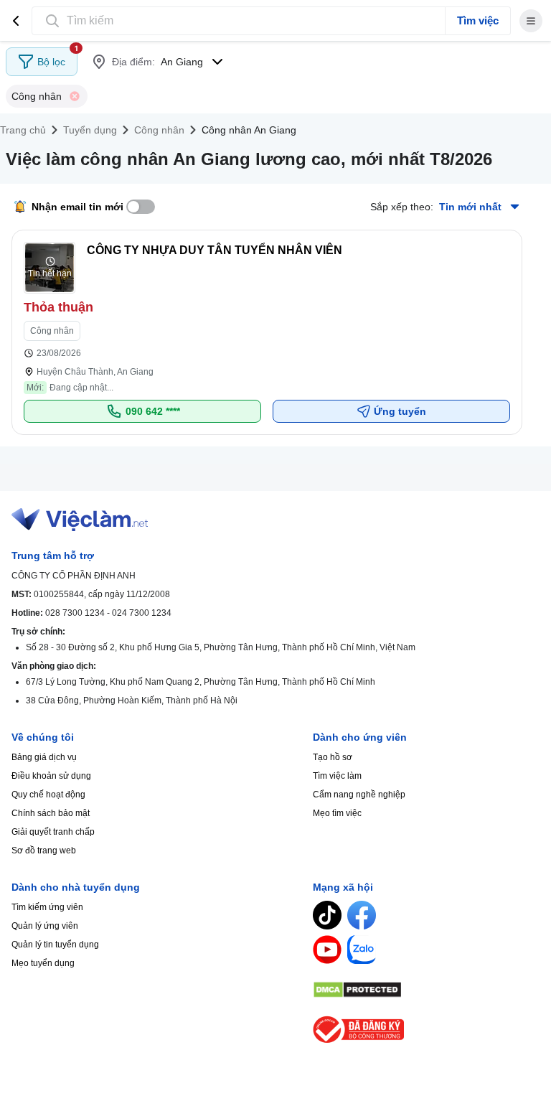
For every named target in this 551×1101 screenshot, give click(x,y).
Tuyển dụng (90, 130)
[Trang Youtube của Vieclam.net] (327, 949)
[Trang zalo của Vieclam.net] (361, 949)
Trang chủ (23, 130)
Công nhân (159, 130)
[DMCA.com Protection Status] (426, 989)
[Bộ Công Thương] (426, 1030)
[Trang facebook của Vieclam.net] (361, 915)
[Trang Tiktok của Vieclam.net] (327, 915)
